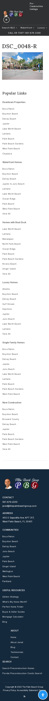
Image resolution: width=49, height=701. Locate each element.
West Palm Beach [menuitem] (11, 149)
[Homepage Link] (13, 13)
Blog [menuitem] (4, 622)
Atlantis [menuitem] (6, 289)
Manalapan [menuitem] (8, 239)
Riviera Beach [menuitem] (9, 264)
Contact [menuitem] (15, 657)
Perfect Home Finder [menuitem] (13, 607)
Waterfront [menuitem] (26, 28)
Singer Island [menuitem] (9, 269)
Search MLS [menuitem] (9, 28)
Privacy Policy (9, 690)
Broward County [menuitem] (10, 419)
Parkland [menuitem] (6, 581)
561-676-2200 (9, 502)
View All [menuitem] (6, 334)
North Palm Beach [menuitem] (11, 244)
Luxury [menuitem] (42, 28)
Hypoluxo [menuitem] (7, 309)
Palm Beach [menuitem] (8, 139)
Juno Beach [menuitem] (8, 319)
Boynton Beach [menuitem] (10, 114)
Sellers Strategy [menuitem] (10, 597)
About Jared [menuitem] (17, 642)
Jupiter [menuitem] (6, 124)
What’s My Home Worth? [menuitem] (14, 602)
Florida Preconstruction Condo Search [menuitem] (22, 673)
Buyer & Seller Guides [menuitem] (13, 612)
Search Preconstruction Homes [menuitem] (18, 668)
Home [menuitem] (13, 637)
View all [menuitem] (6, 214)
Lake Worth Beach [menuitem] (11, 129)
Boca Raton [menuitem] (8, 109)
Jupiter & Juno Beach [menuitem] (13, 184)
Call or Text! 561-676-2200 (24, 33)
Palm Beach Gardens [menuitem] (13, 144)
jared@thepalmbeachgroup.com (19, 506)
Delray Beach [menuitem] (9, 119)
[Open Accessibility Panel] (43, 695)
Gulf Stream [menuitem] (8, 304)
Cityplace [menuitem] (7, 154)
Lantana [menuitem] (6, 134)
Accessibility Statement (27, 690)
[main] (24, 58)
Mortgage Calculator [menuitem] (13, 617)
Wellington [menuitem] (7, 571)
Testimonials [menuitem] (17, 652)
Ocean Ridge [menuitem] (9, 199)
